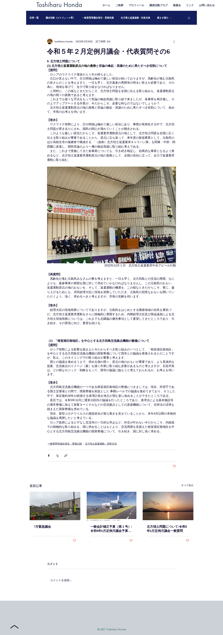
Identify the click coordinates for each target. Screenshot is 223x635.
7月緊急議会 (42, 526)
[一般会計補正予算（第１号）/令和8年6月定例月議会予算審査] (111, 506)
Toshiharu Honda (59, 5)
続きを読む (162, 18)
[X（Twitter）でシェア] (57, 455)
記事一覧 (34, 18)
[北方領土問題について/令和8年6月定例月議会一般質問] (168, 506)
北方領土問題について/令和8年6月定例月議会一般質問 (167, 529)
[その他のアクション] (174, 41)
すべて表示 (187, 485)
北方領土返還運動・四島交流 (135, 18)
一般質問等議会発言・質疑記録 (98, 18)
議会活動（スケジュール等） (60, 18)
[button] (189, 17)
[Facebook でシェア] (48, 455)
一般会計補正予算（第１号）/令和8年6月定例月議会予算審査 (111, 529)
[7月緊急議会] (55, 506)
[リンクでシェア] (65, 455)
